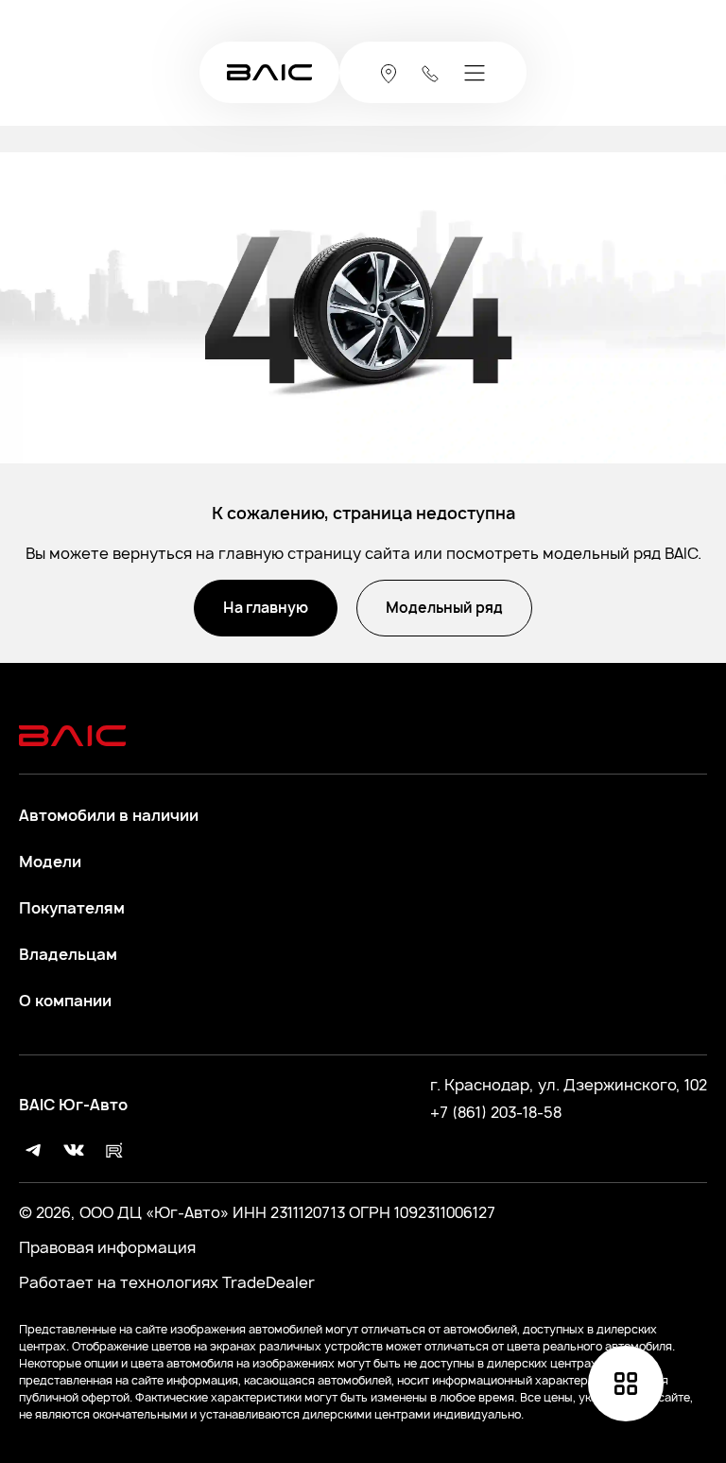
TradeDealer (266, 1282)
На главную (265, 608)
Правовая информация (107, 1247)
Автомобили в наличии (109, 816)
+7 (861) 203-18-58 (496, 1112)
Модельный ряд (444, 608)
